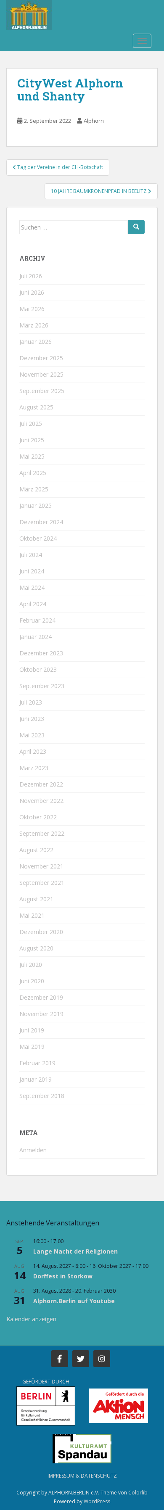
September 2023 (41, 686)
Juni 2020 (31, 981)
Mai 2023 (32, 735)
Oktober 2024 (38, 538)
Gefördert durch (45, 1381)
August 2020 (36, 948)
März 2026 (33, 325)
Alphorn (94, 120)
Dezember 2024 (41, 522)
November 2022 (41, 801)
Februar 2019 (37, 1063)
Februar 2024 (37, 620)
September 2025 (41, 391)
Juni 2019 (31, 1030)
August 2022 (36, 850)
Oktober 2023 (38, 669)
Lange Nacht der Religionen (75, 1251)
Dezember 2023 (41, 653)
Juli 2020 (30, 965)
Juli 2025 (30, 424)
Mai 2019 (32, 1047)
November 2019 (41, 1014)
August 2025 (36, 407)
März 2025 (33, 489)
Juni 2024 (31, 571)
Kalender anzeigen (31, 1319)
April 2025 (32, 473)
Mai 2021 (32, 915)
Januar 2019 (35, 1079)
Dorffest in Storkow (63, 1276)
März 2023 (33, 768)
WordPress (97, 1501)
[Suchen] (136, 227)
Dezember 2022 (41, 784)
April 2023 (32, 751)
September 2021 (41, 883)
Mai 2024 (32, 587)
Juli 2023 (30, 702)
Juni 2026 (31, 292)
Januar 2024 (35, 637)
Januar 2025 (35, 505)
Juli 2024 (30, 555)
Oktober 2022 (38, 817)
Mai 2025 (32, 456)
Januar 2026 (35, 342)
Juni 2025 (31, 440)
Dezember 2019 (41, 997)
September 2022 (41, 833)
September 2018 (41, 1096)
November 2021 (41, 866)
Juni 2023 (31, 719)
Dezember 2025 (41, 358)
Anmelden (33, 1150)
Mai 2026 (32, 309)
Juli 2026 (30, 276)
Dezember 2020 (41, 932)
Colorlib (138, 1492)
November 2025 (41, 374)
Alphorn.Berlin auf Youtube (74, 1301)
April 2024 (32, 604)
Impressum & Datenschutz (82, 1475)
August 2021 (36, 899)
